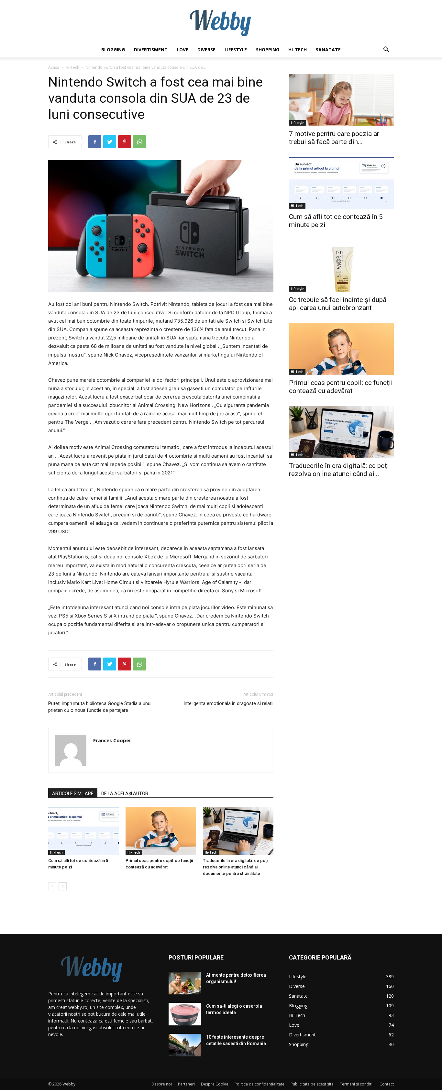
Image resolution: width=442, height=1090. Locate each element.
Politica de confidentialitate (259, 1084)
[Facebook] (94, 141)
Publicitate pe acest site (312, 1084)
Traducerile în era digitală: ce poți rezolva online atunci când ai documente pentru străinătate (235, 867)
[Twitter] (109, 141)
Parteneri (186, 1084)
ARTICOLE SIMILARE (73, 793)
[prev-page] (52, 886)
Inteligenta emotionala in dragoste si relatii (228, 703)
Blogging (113, 50)
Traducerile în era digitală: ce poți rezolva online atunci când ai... (339, 470)
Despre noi (161, 1084)
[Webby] (221, 21)
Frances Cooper (112, 740)
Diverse (206, 50)
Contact (387, 1084)
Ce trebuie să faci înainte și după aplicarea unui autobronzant (337, 304)
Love (182, 50)
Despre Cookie (214, 1084)
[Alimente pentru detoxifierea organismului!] (185, 983)
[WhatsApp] (139, 141)
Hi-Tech (297, 50)
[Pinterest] (124, 141)
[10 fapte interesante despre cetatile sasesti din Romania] (185, 1045)
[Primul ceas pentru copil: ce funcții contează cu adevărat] (161, 831)
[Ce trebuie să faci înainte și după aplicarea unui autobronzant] (341, 266)
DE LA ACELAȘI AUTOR (124, 793)
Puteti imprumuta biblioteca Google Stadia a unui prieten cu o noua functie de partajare (99, 707)
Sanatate (328, 50)
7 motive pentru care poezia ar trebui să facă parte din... (334, 138)
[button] (386, 50)
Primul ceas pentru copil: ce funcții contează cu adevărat (341, 387)
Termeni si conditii (356, 1084)
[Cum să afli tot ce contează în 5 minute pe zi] (83, 831)
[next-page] (63, 886)
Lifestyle (236, 50)
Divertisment (151, 50)
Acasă (53, 67)
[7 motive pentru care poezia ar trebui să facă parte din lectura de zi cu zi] (341, 100)
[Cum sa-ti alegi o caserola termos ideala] (185, 1014)
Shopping (267, 50)
